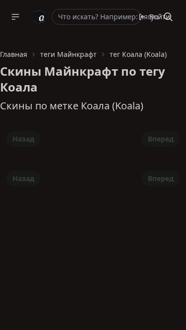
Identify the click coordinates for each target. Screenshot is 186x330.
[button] (15, 17)
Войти (159, 16)
